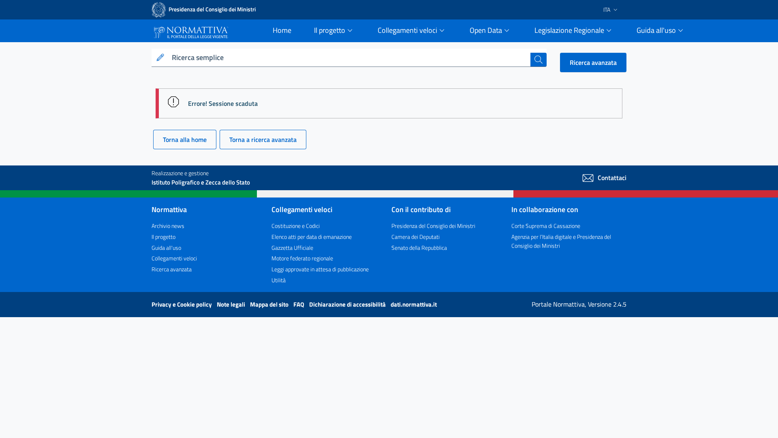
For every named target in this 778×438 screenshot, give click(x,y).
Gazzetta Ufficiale (292, 247)
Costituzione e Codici (295, 225)
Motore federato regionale (302, 258)
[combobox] (349, 58)
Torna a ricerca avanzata (263, 139)
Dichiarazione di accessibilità (348, 304)
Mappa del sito (270, 304)
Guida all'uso (166, 247)
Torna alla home (185, 139)
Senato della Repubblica (419, 247)
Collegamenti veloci (174, 258)
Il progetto (163, 236)
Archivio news (168, 225)
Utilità (278, 280)
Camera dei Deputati (415, 236)
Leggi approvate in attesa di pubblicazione (320, 269)
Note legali (231, 304)
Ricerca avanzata (593, 62)
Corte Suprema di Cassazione (545, 225)
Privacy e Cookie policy (182, 304)
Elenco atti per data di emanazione (311, 236)
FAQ (299, 304)
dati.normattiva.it (414, 304)
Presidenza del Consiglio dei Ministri (433, 225)
